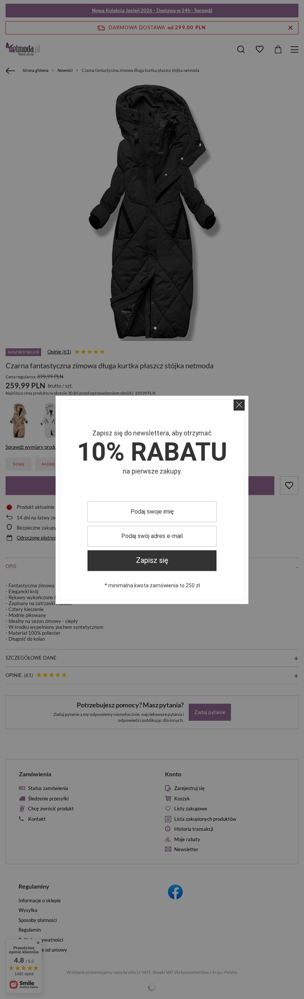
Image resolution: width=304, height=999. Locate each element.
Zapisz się (152, 560)
